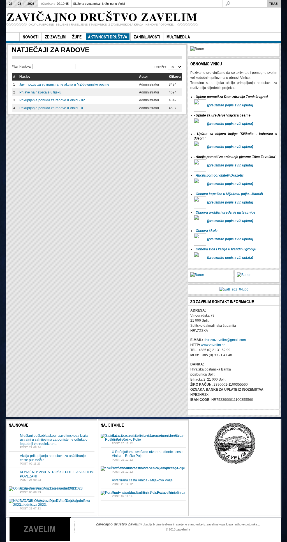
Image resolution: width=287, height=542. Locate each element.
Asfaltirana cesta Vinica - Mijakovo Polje (142, 480)
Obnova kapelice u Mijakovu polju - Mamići (229, 194)
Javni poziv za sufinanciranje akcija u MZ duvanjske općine (64, 84)
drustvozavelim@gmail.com (225, 340)
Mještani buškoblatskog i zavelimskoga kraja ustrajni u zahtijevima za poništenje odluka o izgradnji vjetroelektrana (54, 440)
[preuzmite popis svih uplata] (230, 105)
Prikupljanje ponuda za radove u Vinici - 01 (52, 108)
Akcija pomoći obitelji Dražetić (220, 175)
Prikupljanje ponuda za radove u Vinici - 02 (52, 100)
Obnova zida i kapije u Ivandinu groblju (226, 249)
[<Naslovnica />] (12, 36)
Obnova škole (206, 231)
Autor (143, 77)
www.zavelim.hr (213, 345)
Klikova (175, 77)
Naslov (25, 77)
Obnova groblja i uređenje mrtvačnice (225, 212)
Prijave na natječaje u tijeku (40, 92)
